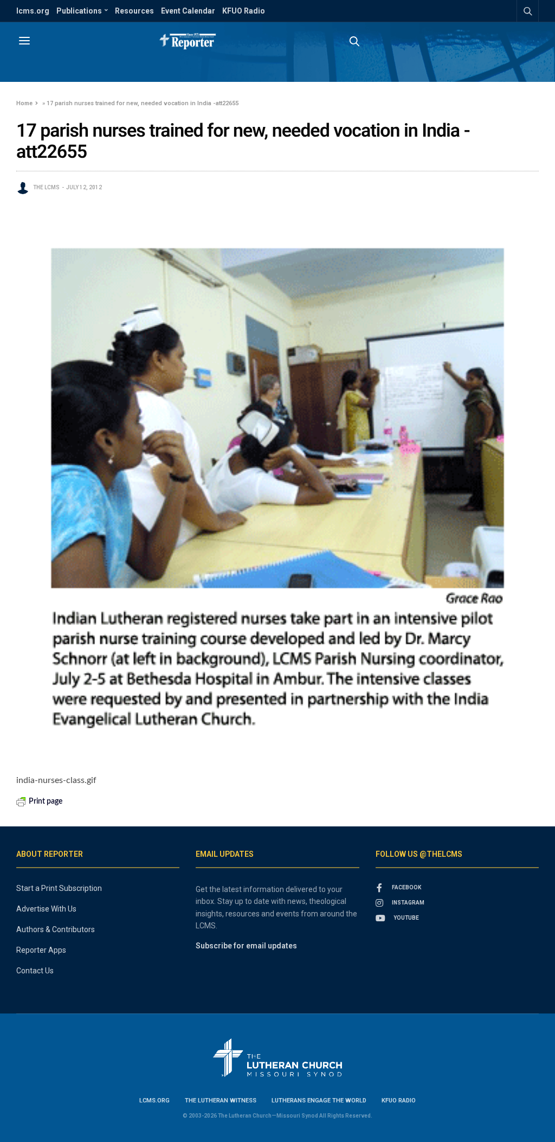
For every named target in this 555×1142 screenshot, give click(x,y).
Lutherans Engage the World (319, 1100)
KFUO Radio (243, 11)
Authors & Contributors (55, 929)
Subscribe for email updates (246, 945)
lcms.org (32, 11)
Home (24, 103)
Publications (79, 11)
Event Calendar (188, 11)
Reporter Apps (41, 950)
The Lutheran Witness (220, 1100)
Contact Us (35, 970)
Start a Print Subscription (59, 888)
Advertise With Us (46, 908)
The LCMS (46, 187)
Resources (134, 11)
